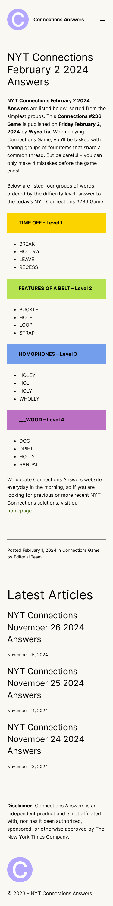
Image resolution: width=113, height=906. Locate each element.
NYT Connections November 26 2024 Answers (45, 627)
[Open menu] (102, 19)
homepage (19, 511)
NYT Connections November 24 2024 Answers (45, 739)
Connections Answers (58, 19)
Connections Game (80, 550)
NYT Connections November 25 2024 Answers (45, 683)
